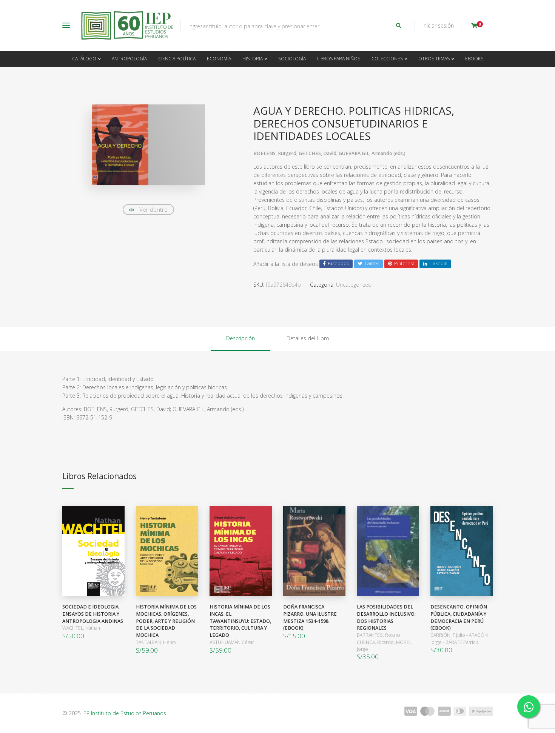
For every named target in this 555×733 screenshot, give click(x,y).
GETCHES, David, (319, 153)
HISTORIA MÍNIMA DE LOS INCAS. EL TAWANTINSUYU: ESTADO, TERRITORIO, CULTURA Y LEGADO (240, 621)
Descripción (240, 338)
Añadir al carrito (91, 551)
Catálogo (84, 58)
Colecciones (387, 58)
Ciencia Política (177, 58)
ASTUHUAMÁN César (232, 642)
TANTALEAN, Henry (156, 642)
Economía (219, 58)
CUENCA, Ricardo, (376, 642)
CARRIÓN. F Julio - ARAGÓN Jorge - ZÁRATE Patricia (459, 638)
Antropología (129, 58)
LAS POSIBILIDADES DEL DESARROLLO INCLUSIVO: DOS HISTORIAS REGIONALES (386, 618)
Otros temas (434, 58)
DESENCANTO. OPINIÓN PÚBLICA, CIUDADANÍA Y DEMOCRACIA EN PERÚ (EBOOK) (458, 618)
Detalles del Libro (308, 338)
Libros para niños (338, 58)
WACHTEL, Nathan (81, 628)
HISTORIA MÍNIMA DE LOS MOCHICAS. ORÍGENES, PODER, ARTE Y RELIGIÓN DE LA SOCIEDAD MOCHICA (166, 621)
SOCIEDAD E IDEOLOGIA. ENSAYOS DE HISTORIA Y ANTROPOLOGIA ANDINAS (92, 614)
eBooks (474, 58)
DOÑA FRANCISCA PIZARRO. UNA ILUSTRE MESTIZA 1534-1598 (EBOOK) (310, 618)
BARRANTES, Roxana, (379, 635)
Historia (252, 58)
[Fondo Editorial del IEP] (127, 25)
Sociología (292, 58)
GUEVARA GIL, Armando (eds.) (372, 153)
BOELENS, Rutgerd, (276, 153)
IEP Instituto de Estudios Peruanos (124, 713)
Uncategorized (354, 284)
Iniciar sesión (438, 25)
